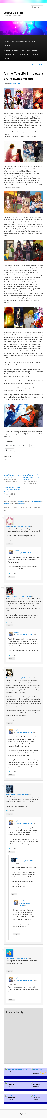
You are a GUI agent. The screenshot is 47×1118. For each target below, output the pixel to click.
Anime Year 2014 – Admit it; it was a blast (12, 476)
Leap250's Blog (13, 12)
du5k (7, 794)
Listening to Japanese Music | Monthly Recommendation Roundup (21, 43)
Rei (7, 958)
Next (41, 65)
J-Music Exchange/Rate (11, 50)
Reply (9, 544)
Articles (20, 501)
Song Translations (24, 54)
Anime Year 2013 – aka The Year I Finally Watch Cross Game (12, 489)
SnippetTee (9, 678)
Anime (33, 501)
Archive (35, 54)
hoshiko (8, 596)
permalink (21, 503)
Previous (33, 65)
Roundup (38, 501)
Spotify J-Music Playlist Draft (29, 50)
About (12, 37)
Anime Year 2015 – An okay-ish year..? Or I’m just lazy (31, 477)
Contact (6, 59)
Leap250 (6, 503)
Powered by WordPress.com (23, 1114)
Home (6, 37)
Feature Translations (10, 54)
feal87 (8, 526)
